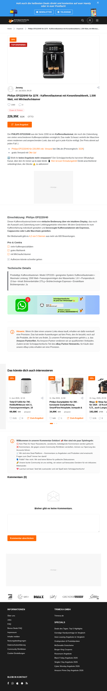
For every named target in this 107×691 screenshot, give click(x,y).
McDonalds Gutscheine (64, 645)
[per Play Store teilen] (22, 683)
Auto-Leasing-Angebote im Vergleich (69, 637)
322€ (81, 149)
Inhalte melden (13, 636)
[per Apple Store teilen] (17, 683)
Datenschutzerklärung (16, 645)
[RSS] (27, 683)
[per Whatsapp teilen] (12, 683)
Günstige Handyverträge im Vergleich (69, 633)
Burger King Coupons (63, 649)
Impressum (12, 632)
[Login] (90, 20)
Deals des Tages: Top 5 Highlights (68, 629)
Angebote (19, 29)
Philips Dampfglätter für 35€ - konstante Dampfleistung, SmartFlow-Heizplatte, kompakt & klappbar (65, 406)
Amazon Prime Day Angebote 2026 (68, 670)
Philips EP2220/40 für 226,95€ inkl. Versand (32, 149)
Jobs (9, 620)
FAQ (9, 624)
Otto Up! (32, 152)
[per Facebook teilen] (8, 683)
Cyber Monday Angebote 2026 (67, 666)
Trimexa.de (59, 616)
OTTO (30, 117)
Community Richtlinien (16, 649)
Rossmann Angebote (63, 654)
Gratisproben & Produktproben (67, 641)
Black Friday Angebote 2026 (66, 658)
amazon (27, 412)
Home (9, 29)
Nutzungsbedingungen (16, 641)
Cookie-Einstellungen (16, 653)
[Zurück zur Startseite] (18, 20)
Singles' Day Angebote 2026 (66, 662)
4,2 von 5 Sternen (37, 236)
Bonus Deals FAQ (14, 628)
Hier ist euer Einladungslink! (64, 161)
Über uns (11, 616)
